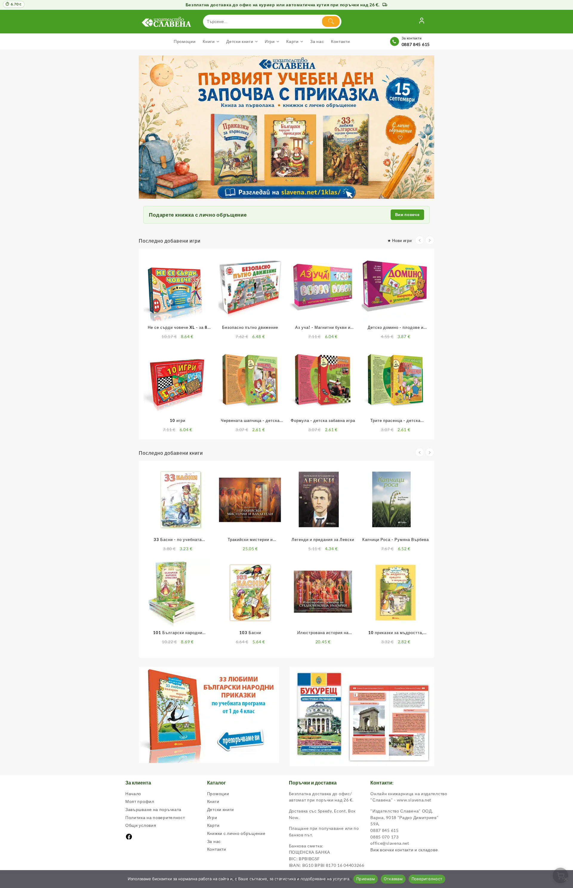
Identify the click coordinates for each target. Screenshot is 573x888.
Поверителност (427, 878)
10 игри (177, 420)
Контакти (216, 849)
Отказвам (393, 878)
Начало (133, 793)
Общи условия (140, 825)
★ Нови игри (399, 240)
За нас (214, 841)
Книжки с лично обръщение (236, 833)
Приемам (365, 878)
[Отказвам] (566, 879)
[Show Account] (421, 21)
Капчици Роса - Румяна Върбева (395, 539)
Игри (212, 817)
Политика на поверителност (155, 817)
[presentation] (419, 240)
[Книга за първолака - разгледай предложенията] (286, 127)
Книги (213, 801)
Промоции (218, 793)
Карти (213, 825)
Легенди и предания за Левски (323, 539)
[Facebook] (129, 838)
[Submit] (331, 21)
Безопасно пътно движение (250, 327)
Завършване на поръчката (153, 809)
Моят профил (139, 801)
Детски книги (220, 809)
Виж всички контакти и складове (404, 849)
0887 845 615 (416, 44)
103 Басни (250, 632)
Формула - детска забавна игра (323, 420)
